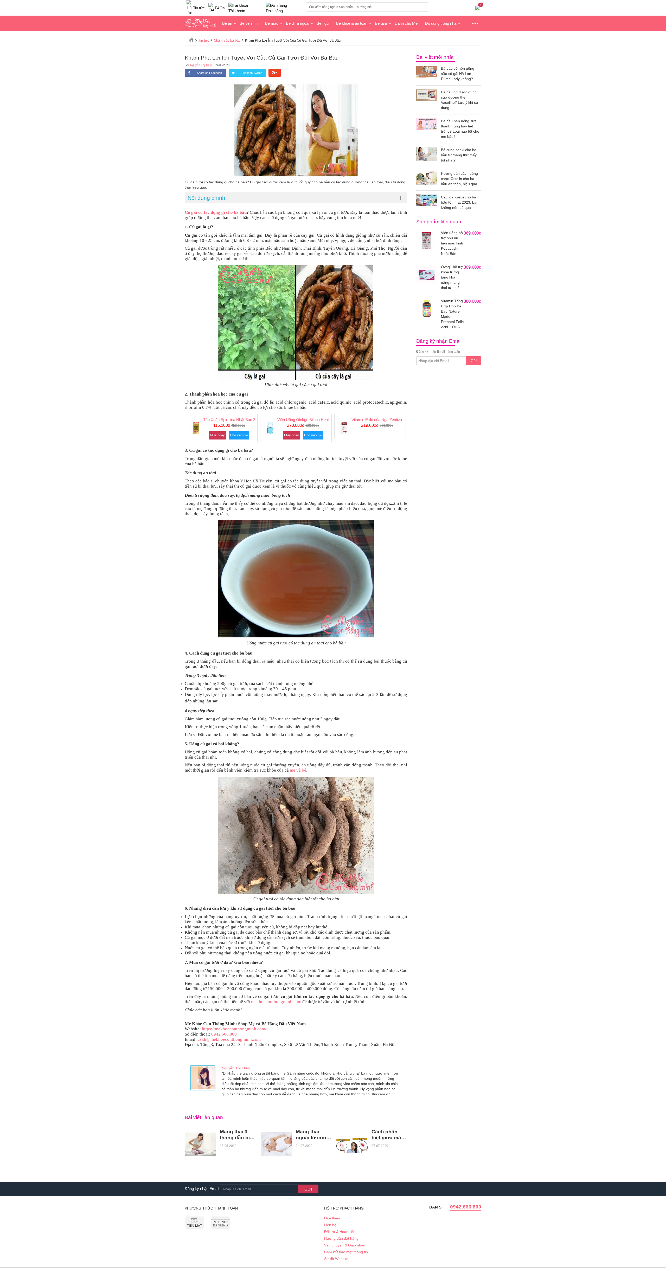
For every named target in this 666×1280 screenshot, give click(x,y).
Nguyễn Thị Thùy (201, 65)
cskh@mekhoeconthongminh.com (229, 1039)
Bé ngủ (323, 23)
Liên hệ (330, 1225)
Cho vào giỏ (239, 435)
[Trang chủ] (191, 39)
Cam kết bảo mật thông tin (346, 1252)
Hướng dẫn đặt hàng (341, 1238)
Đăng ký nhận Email (202, 1188)
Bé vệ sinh (249, 23)
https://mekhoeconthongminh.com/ (234, 1028)
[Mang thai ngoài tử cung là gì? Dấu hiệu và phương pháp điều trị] (276, 1144)
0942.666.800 (224, 1034)
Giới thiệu (332, 1218)
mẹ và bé (298, 770)
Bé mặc (271, 23)
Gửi (474, 361)
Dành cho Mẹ (406, 23)
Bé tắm (381, 23)
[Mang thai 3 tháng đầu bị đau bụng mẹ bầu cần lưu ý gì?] (200, 1144)
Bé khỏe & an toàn (351, 23)
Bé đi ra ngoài (297, 23)
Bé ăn (227, 23)
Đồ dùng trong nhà (440, 23)
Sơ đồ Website (336, 1259)
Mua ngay (217, 435)
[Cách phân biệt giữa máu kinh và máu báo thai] (352, 1144)
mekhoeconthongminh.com (276, 1001)
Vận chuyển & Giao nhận (344, 1245)
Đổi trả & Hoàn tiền (339, 1232)
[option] (222, 428)
